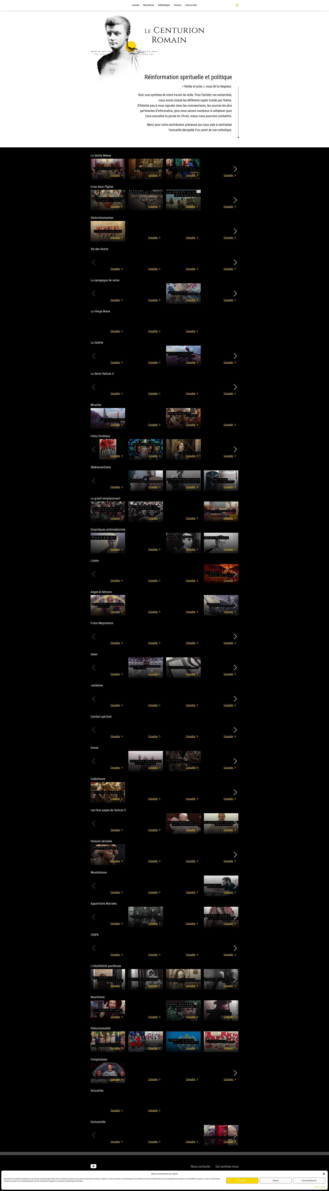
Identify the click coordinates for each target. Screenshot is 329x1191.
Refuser (276, 1180)
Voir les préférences (309, 1180)
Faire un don (191, 5)
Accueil (135, 5)
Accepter (242, 1180)
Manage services (319, 1187)
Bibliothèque (164, 5)
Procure (177, 5)
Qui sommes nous (227, 1166)
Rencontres (148, 5)
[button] (324, 1173)
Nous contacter (200, 1166)
